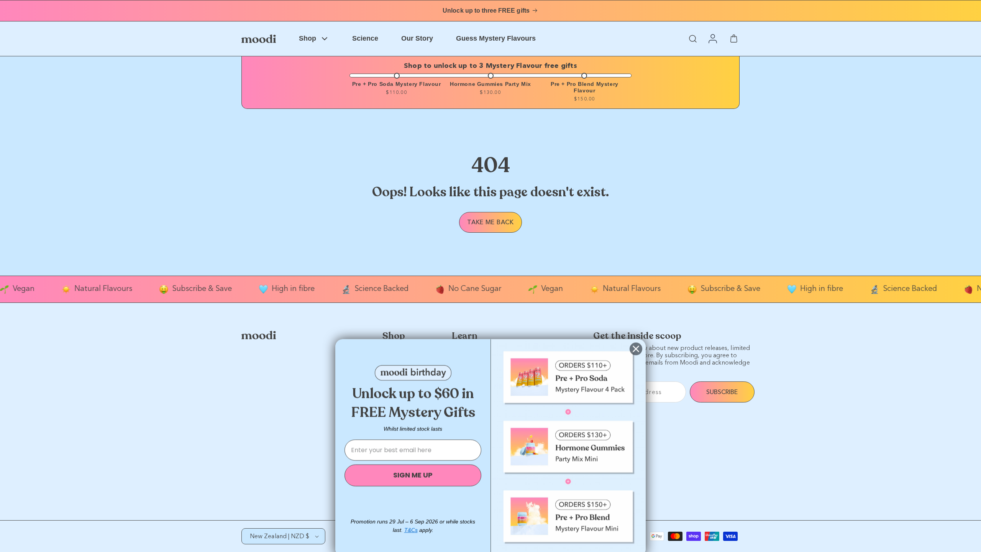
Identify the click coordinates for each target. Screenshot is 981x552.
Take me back (490, 222)
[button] (692, 38)
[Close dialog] (636, 336)
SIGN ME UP (413, 463)
